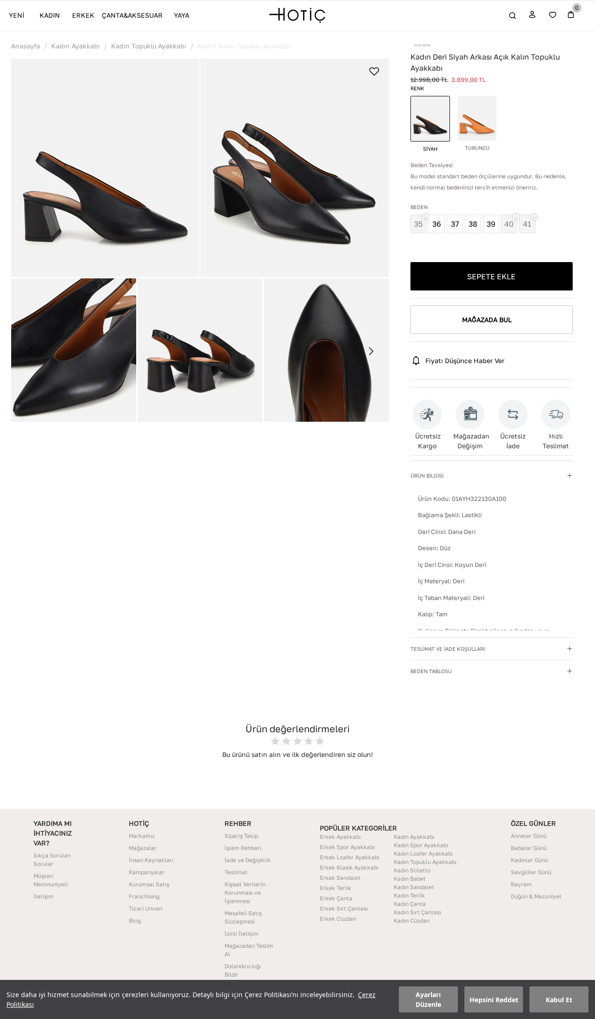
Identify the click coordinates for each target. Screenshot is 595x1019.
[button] (105, 168)
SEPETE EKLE (491, 276)
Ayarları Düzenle (428, 999)
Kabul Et (559, 999)
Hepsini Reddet (493, 999)
